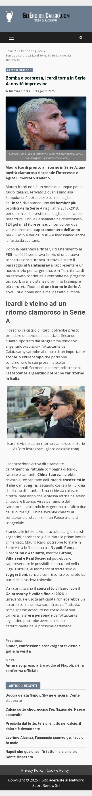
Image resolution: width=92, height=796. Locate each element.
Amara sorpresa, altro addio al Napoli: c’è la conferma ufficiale (45, 665)
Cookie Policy (58, 770)
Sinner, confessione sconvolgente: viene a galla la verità (43, 646)
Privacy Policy (32, 770)
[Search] (80, 38)
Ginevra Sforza (19, 91)
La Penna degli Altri (19, 69)
